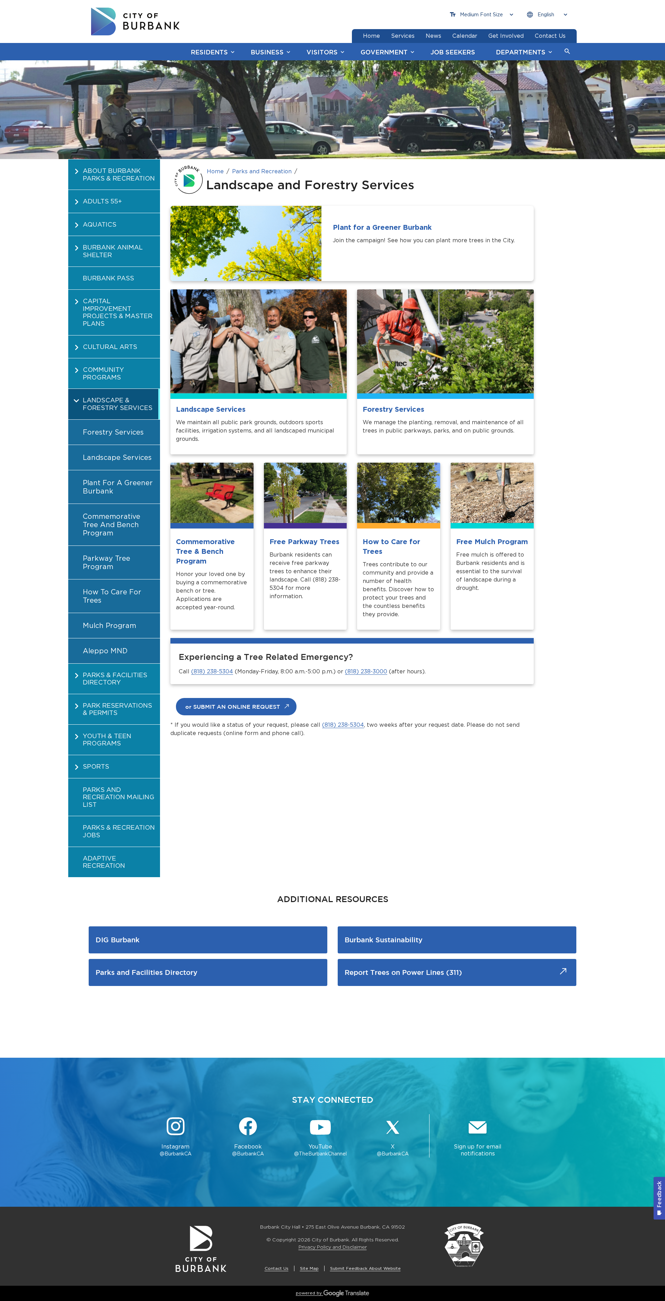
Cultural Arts (110, 346)
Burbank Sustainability (384, 940)
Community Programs (103, 373)
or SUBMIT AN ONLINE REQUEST (232, 707)
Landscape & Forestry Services (117, 403)
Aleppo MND (105, 651)
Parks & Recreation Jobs (119, 831)
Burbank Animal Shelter (113, 251)
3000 (380, 671)
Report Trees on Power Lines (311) (403, 972)
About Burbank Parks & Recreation (119, 174)
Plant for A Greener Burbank (118, 487)
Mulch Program (109, 625)
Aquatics (99, 224)
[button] (567, 51)
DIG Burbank (118, 940)
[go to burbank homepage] (135, 21)
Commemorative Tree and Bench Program (111, 524)
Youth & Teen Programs (107, 739)
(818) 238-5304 (212, 671)
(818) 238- (359, 671)
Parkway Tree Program (106, 562)
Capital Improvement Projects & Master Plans (117, 312)
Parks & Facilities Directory (115, 678)
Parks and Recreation (262, 171)
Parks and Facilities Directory (146, 972)
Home (215, 171)
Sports (96, 766)
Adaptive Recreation (104, 862)
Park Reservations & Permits (117, 709)
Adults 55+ (102, 201)
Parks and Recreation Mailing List (118, 797)
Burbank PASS (108, 278)
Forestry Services (113, 432)
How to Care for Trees (112, 596)
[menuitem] (114, 174)
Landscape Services (117, 457)
